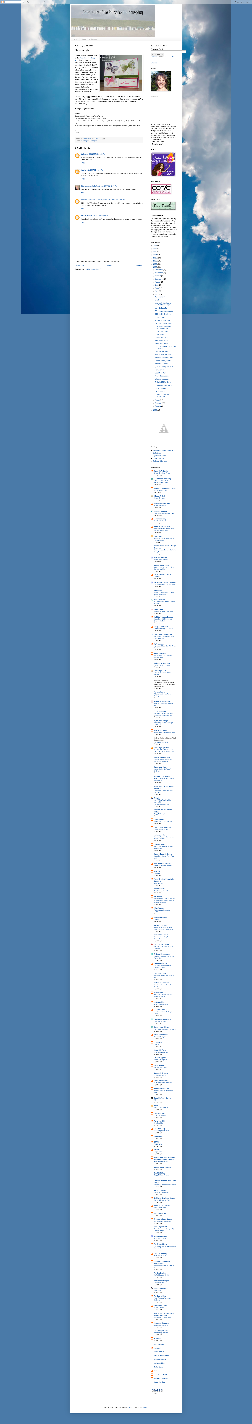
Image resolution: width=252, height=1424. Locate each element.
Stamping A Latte (160, 671)
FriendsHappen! (160, 1058)
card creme (158, 1042)
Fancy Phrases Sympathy (162, 665)
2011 (155, 255)
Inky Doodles (158, 1136)
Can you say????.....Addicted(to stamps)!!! (162, 800)
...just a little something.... (163, 1019)
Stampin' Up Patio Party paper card (165, 1185)
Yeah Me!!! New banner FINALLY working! (163, 304)
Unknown (84, 154)
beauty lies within (160, 1236)
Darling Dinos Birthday (161, 559)
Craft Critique (159, 1352)
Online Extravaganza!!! (161, 1059)
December (159, 270)
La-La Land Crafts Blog (162, 479)
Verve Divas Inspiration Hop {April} (165, 1029)
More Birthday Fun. (161, 308)
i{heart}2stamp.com (161, 1356)
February (158, 403)
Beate (156, 1106)
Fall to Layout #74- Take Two (163, 821)
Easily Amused (159, 1065)
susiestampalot (159, 835)
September (159, 279)
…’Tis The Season (160, 1115)
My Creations (159, 644)
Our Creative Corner (161, 944)
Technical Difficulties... (163, 382)
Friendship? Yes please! (161, 1192)
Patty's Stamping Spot (162, 757)
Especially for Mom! (160, 1021)
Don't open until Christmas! (162, 1221)
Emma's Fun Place (161, 1081)
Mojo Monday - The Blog (162, 864)
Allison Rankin (86, 216)
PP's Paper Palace (160, 1288)
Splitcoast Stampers (160, 461)
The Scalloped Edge (161, 1331)
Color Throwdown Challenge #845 (164, 513)
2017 (155, 246)
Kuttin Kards (158, 1367)
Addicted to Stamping (162, 663)
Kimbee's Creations (161, 1035)
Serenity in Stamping (161, 1088)
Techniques (93, 141)
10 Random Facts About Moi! (163, 1083)
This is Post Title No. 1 (161, 742)
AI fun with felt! (158, 883)
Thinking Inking (159, 692)
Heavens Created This (162, 1206)
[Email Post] (103, 138)
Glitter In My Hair (160, 653)
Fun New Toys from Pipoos (164, 358)
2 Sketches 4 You (160, 1306)
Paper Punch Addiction (162, 827)
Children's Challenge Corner (164, 1198)
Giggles (157, 300)
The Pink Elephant (160, 1010)
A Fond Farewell (159, 1307)
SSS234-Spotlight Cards (161, 1131)
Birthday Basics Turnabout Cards (164, 732)
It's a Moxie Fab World (161, 1052)
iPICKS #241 (158, 1144)
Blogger (145, 1407)
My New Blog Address (161, 1332)
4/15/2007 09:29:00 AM (101, 216)
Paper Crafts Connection (163, 634)
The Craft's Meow (160, 1244)
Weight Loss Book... (162, 376)
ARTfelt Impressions (161, 983)
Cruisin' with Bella (161, 331)
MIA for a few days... (162, 379)
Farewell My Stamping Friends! (163, 611)
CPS (155, 1371)
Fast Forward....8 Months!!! (162, 1317)
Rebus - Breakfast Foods (162, 473)
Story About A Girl (160, 964)
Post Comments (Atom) (93, 269)
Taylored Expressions (162, 954)
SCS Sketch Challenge (163, 314)
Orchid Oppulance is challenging (162, 395)
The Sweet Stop (159, 1129)
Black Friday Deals (160, 1207)
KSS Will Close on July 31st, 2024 (164, 584)
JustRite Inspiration (161, 935)
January (158, 406)
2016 (155, 249)
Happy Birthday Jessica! (161, 1175)
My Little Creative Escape (163, 617)
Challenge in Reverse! (161, 1325)
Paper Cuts (158, 536)
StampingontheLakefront (90, 186)
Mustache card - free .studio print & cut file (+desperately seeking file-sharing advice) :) (164, 900)
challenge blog (159, 1363)
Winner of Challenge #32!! (162, 1200)
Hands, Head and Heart (162, 527)
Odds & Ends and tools (161, 1107)
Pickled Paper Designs (162, 701)
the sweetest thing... (161, 1027)
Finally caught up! (161, 337)
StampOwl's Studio (161, 471)
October (158, 276)
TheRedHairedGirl (160, 973)
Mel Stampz (158, 896)
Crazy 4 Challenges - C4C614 (163, 628)
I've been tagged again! (163, 323)
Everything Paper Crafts (163, 1219)
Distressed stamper (161, 1281)
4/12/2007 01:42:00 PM (108, 186)
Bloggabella (158, 590)
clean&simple (159, 819)
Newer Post (79, 265)
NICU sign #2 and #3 (160, 1238)
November (159, 273)
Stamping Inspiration (161, 748)
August (158, 282)
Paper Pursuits (159, 600)
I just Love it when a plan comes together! (163, 327)
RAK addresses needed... (164, 311)
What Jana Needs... (162, 364)
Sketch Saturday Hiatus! (161, 521)
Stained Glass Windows (163, 355)
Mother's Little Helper (162, 777)
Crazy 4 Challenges (161, 627)
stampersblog (159, 1344)
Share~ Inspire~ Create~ (163, 575)
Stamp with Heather (161, 1073)
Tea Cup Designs (160, 1273)
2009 (155, 261)
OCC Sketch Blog (160, 1374)
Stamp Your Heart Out (162, 767)
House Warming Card (160, 1161)
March (157, 400)
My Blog (157, 871)
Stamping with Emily (161, 565)
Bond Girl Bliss (159, 1173)
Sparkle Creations (160, 925)
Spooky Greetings (159, 498)
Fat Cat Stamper (160, 711)
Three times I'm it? (161, 343)
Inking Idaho (158, 609)
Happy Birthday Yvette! (163, 361)
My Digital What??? (160, 1075)
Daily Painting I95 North (161, 891)
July (156, 285)
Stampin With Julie (160, 918)
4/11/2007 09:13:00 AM (97, 154)
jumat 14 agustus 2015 (161, 1004)
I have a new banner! (162, 388)
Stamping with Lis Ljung (162, 1167)
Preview (154, 57)
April (157, 294)
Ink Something (159, 1002)
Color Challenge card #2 (163, 385)
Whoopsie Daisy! (160, 1213)
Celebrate (157, 873)
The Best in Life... (160, 1296)
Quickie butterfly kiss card (164, 367)
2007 (155, 267)
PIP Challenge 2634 (160, 505)
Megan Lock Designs (161, 1378)
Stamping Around (160, 1227)
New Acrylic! (159, 370)
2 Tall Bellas (159, 334)
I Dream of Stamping (161, 1323)
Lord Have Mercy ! (160, 1113)
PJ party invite (160, 391)
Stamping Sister (160, 993)
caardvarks (158, 1348)
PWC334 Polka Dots (160, 1067)
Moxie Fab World (160, 1050)
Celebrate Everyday (160, 1037)
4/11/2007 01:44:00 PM (95, 170)
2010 (155, 258)
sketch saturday (160, 519)
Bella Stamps (157, 453)
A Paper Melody (160, 496)
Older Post (138, 265)
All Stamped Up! (160, 1190)
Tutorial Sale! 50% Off (161, 829)
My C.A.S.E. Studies (161, 730)
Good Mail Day (160, 373)
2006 (155, 410)
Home (75, 39)
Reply (83, 163)
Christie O (157, 1150)
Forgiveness (158, 1152)
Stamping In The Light (162, 504)
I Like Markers (159, 908)
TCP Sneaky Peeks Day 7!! (162, 804)
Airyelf (130, 1407)
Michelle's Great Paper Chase (165, 488)
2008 (155, 264)
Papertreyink (85, 141)
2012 (155, 252)
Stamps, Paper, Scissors (163, 854)
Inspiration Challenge (162, 320)
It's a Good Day (159, 1123)
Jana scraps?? (160, 297)
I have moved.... (159, 1290)
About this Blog (159, 1382)
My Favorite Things (159, 456)
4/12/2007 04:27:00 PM (116, 200)
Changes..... (157, 1044)
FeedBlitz (170, 57)
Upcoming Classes (89, 39)
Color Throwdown (160, 511)
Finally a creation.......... (161, 1283)
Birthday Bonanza (161, 340)
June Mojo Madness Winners (163, 865)
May (157, 291)
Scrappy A (158, 1338)
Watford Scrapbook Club (161, 1275)
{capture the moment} (162, 680)
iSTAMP (156, 1142)
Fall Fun (156, 919)
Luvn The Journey (160, 1254)
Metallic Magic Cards (160, 490)
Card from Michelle (161, 351)
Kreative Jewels (160, 1359)
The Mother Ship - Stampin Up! (164, 450)
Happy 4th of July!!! (160, 1255)
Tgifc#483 (157, 577)
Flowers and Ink (159, 1121)
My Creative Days (160, 557)
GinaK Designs (158, 458)
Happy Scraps (160, 317)
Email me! (154, 63)
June (157, 288)
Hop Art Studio (159, 889)
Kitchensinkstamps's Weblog (164, 582)
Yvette (83, 170)
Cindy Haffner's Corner (162, 1098)
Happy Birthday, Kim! (160, 814)
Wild (155, 1100)
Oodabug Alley (159, 844)
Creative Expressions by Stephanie (94, 200)
